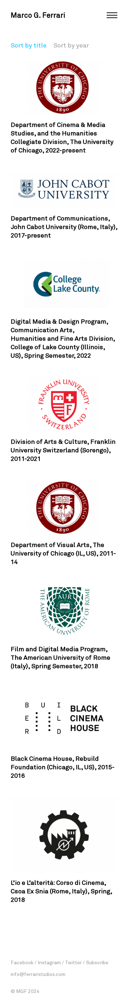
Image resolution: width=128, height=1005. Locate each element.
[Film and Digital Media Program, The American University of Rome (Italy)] (64, 611)
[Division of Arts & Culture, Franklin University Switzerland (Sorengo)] (64, 404)
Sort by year (71, 45)
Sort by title (29, 45)
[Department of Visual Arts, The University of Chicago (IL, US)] (64, 507)
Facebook (22, 962)
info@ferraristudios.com (38, 974)
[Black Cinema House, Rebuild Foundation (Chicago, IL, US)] (64, 718)
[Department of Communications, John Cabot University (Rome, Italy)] (64, 190)
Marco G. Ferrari (38, 15)
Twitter (73, 962)
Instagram (49, 962)
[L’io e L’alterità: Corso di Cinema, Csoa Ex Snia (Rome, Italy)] (64, 835)
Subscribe (97, 962)
